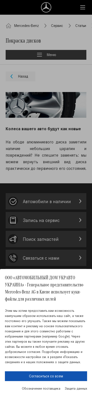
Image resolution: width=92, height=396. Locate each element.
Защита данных (76, 388)
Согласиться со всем (46, 376)
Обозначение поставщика (41, 388)
